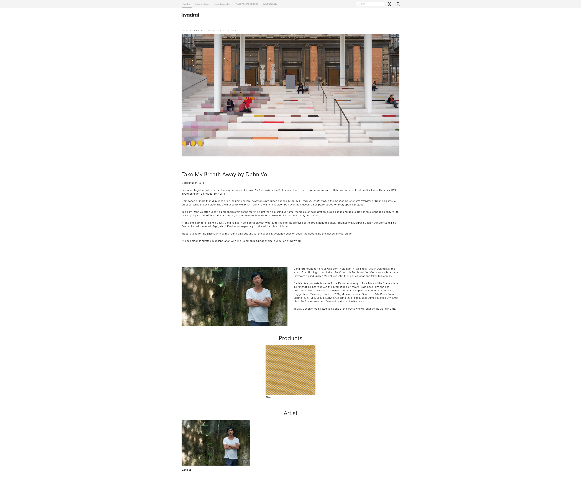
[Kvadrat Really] (270, 4)
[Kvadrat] (187, 4)
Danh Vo (186, 469)
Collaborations (198, 30)
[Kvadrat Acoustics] (222, 4)
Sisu (268, 397)
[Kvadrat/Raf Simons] (246, 4)
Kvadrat (185, 30)
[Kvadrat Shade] (202, 4)
